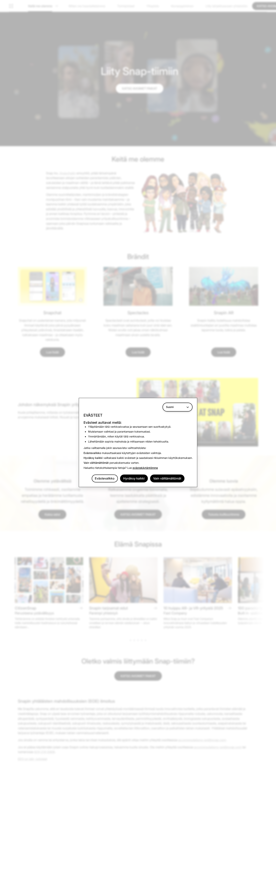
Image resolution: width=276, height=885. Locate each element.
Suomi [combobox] (170, 407)
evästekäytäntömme (145, 467)
